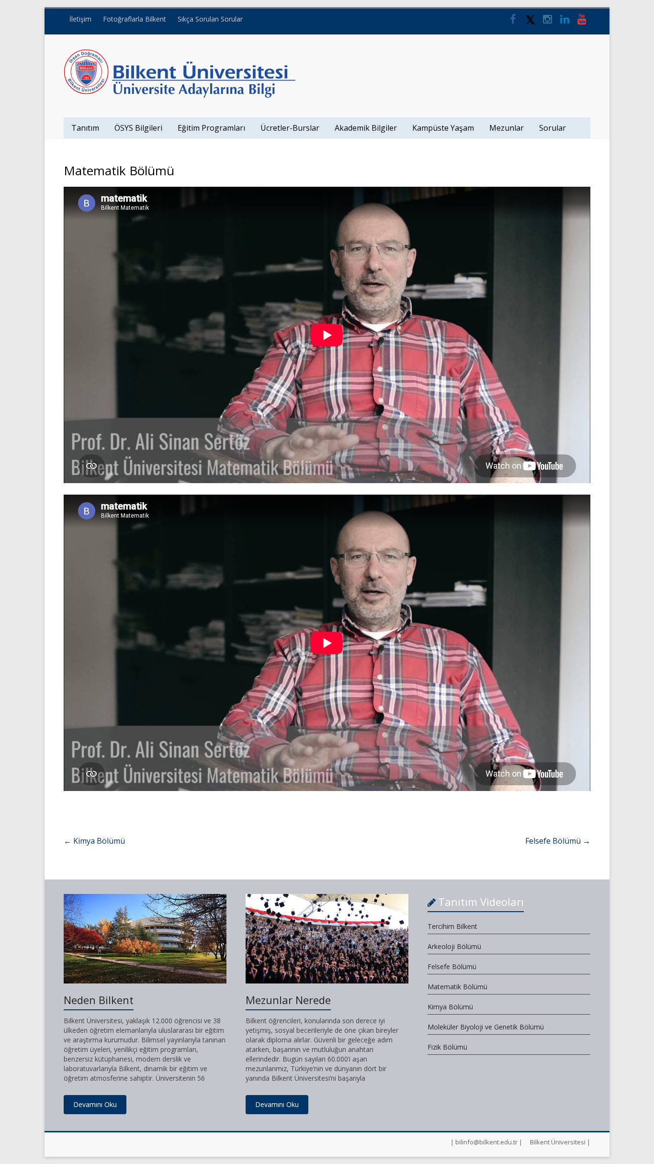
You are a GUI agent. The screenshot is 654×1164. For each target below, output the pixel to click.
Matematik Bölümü (457, 986)
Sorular (552, 128)
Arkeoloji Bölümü (454, 946)
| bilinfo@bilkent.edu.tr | (486, 1142)
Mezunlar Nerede (288, 1000)
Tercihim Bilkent (452, 926)
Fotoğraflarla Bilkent (134, 18)
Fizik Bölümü (447, 1046)
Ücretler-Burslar (289, 128)
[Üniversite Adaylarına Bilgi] (180, 53)
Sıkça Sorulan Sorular (210, 18)
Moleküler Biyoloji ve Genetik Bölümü (486, 1026)
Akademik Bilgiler (366, 128)
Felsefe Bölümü (557, 841)
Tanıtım (85, 128)
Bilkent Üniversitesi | (560, 1142)
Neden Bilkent (99, 1000)
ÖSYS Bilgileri (138, 128)
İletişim (80, 18)
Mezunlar (506, 128)
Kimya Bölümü (94, 841)
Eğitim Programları (211, 128)
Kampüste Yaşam (443, 128)
